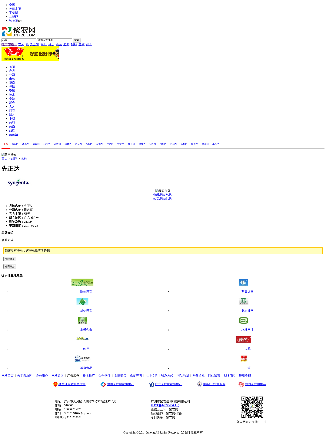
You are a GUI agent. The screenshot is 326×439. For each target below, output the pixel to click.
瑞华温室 (86, 291)
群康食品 (86, 368)
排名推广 (89, 375)
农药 (21, 44)
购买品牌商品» (163, 198)
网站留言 (214, 375)
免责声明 (136, 375)
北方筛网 (247, 310)
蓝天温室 (247, 291)
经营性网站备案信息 (72, 384)
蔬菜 (59, 44)
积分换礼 (198, 375)
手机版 (13, 12)
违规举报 (245, 375)
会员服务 (42, 375)
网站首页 (8, 375)
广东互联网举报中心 (168, 384)
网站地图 (183, 375)
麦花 (247, 348)
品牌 (14, 158)
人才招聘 (151, 375)
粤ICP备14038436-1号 (165, 405)
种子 (51, 44)
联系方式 (167, 375)
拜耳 (89, 44)
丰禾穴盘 (86, 329)
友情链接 (120, 375)
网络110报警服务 (214, 384)
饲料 (74, 44)
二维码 (13, 16)
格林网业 (247, 329)
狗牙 (86, 348)
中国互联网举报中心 (120, 384)
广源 (247, 368)
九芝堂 (34, 44)
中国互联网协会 (255, 384)
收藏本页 (15, 8)
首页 (5, 158)
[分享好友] (9, 155)
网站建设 (58, 375)
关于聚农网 (24, 375)
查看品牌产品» (163, 194)
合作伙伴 (104, 375)
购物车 (13, 20)
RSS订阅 (229, 375)
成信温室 (86, 310)
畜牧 (81, 44)
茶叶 (44, 44)
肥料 (66, 44)
